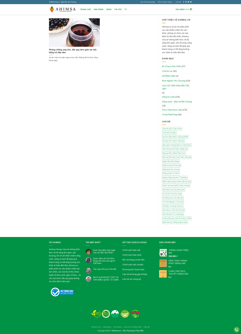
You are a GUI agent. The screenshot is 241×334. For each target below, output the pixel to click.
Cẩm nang (107, 327)
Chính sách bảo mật (131, 250)
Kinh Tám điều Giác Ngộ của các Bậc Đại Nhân (104, 251)
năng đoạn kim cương (171, 169)
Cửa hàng (117, 327)
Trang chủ (85, 9)
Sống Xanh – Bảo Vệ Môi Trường (177, 102)
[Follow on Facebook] (183, 2)
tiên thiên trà (167, 190)
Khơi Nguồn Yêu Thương (173, 81)
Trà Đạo (166, 206)
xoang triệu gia (168, 218)
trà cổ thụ (166, 194)
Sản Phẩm (98, 9)
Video (109, 9)
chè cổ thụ (177, 129)
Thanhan (184, 177)
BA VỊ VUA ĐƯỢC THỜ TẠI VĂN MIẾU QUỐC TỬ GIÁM (105, 278)
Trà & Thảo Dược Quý (172, 110)
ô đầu (189, 218)
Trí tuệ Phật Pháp (169, 115)
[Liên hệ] (236, 329)
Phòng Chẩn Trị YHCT (171, 173)
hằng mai (184, 149)
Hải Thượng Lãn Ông (170, 149)
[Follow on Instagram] (186, 2)
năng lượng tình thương (171, 165)
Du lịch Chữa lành (169, 137)
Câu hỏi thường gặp (147, 2)
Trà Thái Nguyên (169, 202)
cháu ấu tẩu (167, 129)
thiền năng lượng (169, 181)
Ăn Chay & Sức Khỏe (171, 66)
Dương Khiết (183, 137)
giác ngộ (166, 145)
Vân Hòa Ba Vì (168, 214)
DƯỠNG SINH (168, 76)
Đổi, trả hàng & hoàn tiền (133, 260)
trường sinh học (177, 206)
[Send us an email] (191, 2)
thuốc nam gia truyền (170, 185)
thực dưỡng (184, 185)
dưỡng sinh (167, 141)
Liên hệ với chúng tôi (131, 279)
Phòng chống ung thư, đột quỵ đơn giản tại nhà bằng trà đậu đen (72, 51)
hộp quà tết (167, 153)
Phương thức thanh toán (133, 269)
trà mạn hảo (178, 198)
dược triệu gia (179, 141)
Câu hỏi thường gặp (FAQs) (134, 274)
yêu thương (180, 218)
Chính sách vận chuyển (132, 265)
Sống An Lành (168, 97)
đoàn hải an (167, 222)
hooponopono (176, 145)
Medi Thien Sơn (179, 153)
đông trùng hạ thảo (180, 222)
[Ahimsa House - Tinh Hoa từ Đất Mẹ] (62, 9)
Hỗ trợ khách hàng (164, 2)
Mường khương (168, 157)
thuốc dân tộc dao (184, 181)
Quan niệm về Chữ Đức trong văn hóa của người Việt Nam (104, 260)
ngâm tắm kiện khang (170, 161)
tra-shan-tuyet (179, 190)
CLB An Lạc (167, 71)
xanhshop (179, 214)
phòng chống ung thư (170, 177)
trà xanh (180, 202)
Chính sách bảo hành (131, 255)
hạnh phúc (187, 145)
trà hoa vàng (176, 194)
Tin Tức (118, 9)
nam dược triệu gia (184, 157)
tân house (166, 210)
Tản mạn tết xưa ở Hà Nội (104, 269)
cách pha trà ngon (169, 133)
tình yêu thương (178, 210)
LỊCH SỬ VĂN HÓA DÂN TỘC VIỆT (176, 87)
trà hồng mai (167, 198)
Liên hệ (178, 2)
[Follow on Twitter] (188, 2)
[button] (126, 9)
